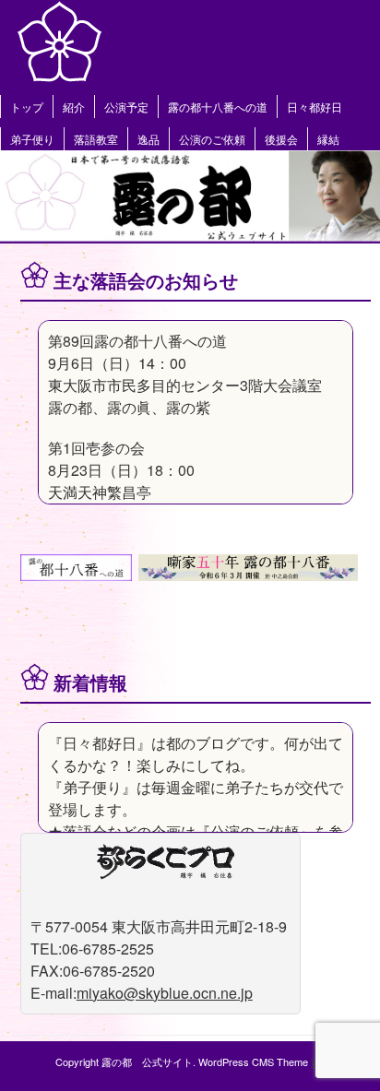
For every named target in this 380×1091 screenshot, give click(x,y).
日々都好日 (314, 106)
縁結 (328, 139)
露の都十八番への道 (217, 106)
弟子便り (32, 139)
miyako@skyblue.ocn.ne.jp (165, 992)
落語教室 (96, 139)
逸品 (148, 139)
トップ (26, 106)
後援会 (281, 139)
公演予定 (126, 106)
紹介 (74, 106)
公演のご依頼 (212, 139)
